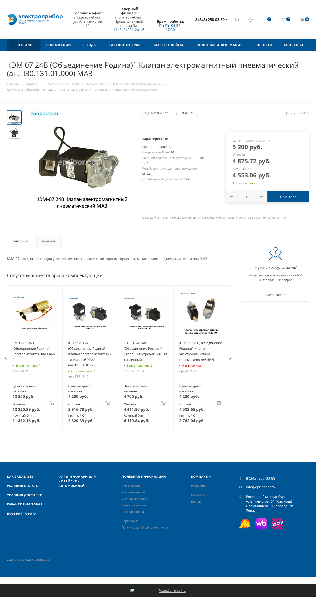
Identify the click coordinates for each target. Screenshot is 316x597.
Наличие (49, 241)
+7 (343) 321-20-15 (128, 29)
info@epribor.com (260, 487)
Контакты (198, 495)
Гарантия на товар (25, 504)
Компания (201, 476)
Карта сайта (130, 521)
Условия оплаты (23, 486)
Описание (20, 241)
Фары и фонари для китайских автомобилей (77, 481)
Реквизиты (199, 486)
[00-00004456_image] (80, 162)
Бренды (196, 501)
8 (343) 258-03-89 (210, 19)
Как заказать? (20, 476)
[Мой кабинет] (250, 20)
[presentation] (5, 358)
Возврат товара (22, 513)
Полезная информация (144, 476)
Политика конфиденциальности (145, 527)
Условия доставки (25, 495)
